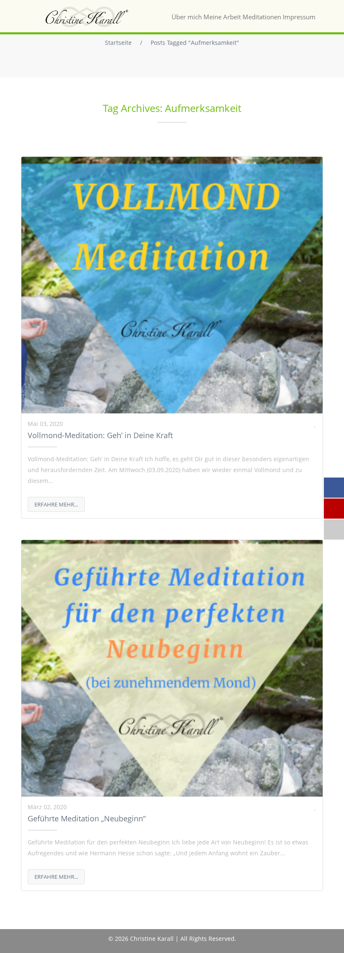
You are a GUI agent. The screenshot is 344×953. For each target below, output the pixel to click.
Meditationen (261, 17)
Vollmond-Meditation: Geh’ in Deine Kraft (100, 435)
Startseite (118, 43)
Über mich (187, 17)
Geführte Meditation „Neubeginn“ (87, 818)
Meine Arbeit (222, 17)
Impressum (299, 17)
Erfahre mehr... (56, 504)
